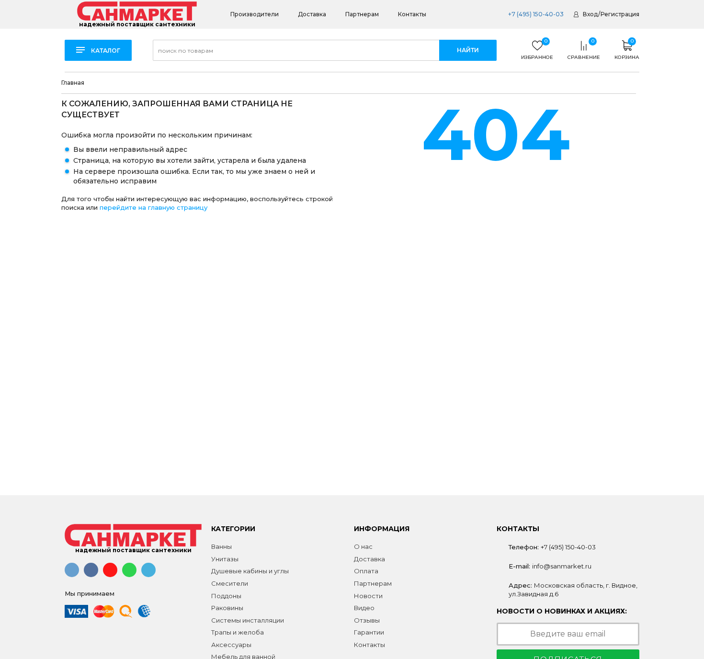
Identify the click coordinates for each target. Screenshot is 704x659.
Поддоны (226, 596)
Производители (254, 14)
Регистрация (620, 14)
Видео (364, 608)
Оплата (366, 571)
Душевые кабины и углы (250, 571)
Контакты (412, 14)
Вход (590, 14)
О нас (363, 546)
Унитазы (224, 559)
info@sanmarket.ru (561, 566)
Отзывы (367, 620)
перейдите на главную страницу (153, 207)
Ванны (221, 546)
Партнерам (362, 14)
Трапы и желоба (237, 632)
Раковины (227, 608)
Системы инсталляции (247, 620)
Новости (368, 596)
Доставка (312, 14)
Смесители (229, 583)
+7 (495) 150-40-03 (535, 14)
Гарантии (369, 632)
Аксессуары (231, 644)
